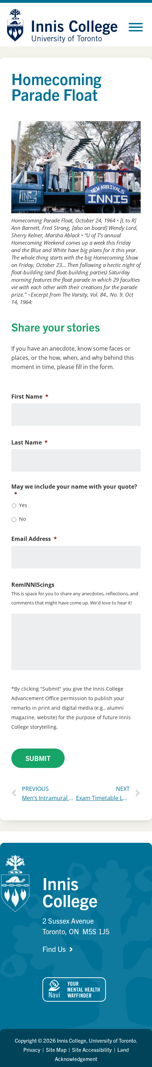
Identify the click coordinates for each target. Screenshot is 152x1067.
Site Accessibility (92, 1049)
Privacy (31, 1049)
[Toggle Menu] (136, 27)
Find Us (54, 948)
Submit (38, 758)
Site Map (56, 1049)
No (22, 518)
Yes (23, 505)
